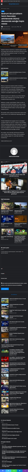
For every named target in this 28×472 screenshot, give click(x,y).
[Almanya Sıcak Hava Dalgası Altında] (21, 205)
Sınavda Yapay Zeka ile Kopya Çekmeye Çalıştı (17, 410)
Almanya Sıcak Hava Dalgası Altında (19, 211)
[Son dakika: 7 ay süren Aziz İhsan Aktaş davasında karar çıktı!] (5, 359)
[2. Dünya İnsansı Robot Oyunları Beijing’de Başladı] (5, 370)
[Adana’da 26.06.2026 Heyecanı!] (5, 382)
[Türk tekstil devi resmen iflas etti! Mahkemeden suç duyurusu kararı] (5, 364)
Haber (8, 8)
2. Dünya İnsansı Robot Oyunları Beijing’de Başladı (17, 369)
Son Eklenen (14, 294)
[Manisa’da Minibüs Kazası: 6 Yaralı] (4, 73)
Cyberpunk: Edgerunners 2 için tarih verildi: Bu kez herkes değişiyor (18, 392)
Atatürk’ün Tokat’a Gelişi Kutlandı (18, 374)
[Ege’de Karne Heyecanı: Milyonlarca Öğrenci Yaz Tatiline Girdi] (5, 405)
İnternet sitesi (4, 278)
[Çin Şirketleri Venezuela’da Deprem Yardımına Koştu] (5, 329)
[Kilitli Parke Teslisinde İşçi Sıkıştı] (7, 231)
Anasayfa (4, 8)
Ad (2, 268)
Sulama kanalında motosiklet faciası (18, 78)
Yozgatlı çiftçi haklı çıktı (15, 397)
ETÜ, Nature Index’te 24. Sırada (6, 224)
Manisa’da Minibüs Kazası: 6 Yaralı (17, 72)
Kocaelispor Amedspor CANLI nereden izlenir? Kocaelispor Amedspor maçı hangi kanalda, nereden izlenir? (20, 238)
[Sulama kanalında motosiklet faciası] (4, 79)
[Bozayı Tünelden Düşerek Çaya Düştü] (21, 218)
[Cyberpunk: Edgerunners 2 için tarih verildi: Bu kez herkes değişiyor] (5, 393)
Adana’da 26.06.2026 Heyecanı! (17, 380)
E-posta (3, 273)
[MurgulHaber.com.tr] (14, 4)
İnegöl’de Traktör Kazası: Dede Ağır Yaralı (11, 1)
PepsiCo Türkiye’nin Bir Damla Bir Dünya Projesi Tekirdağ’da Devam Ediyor (12, 345)
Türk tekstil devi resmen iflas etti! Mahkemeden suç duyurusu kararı (18, 363)
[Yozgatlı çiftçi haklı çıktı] (5, 399)
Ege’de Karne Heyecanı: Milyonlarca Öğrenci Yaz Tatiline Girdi (18, 404)
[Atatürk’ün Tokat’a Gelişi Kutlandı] (5, 376)
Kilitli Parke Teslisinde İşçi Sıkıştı (7, 237)
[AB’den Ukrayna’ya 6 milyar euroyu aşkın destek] (5, 387)
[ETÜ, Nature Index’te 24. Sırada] (7, 218)
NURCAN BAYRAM (6, 26)
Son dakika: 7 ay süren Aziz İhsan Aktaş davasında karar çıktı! (17, 358)
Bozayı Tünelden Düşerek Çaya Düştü (20, 224)
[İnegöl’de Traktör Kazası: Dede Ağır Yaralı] (7, 205)
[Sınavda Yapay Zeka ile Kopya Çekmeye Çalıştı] (5, 411)
